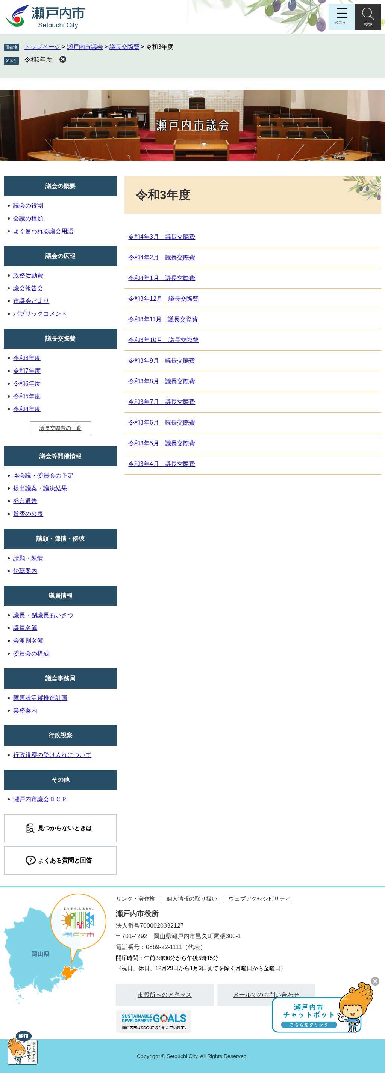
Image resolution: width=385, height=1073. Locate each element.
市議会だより (31, 301)
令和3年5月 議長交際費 (161, 443)
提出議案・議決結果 (40, 488)
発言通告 (25, 501)
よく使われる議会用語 (43, 231)
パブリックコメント (40, 313)
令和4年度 (27, 409)
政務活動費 (28, 275)
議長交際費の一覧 (60, 428)
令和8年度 (27, 358)
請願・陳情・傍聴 (60, 538)
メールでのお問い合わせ (266, 995)
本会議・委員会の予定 (43, 475)
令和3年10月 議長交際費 (163, 340)
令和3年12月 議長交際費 (163, 298)
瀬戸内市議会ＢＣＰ (40, 799)
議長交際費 (124, 47)
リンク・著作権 (135, 898)
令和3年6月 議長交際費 (161, 422)
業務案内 (25, 710)
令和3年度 (38, 59)
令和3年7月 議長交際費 (161, 402)
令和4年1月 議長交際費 (161, 278)
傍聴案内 (25, 571)
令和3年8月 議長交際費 (161, 381)
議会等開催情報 (60, 456)
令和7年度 (27, 371)
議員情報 (61, 595)
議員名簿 (25, 628)
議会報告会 (28, 288)
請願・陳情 (28, 558)
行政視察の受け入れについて (52, 755)
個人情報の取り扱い (192, 898)
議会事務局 (60, 678)
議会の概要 (60, 186)
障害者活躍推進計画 (40, 698)
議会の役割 (28, 205)
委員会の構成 (31, 653)
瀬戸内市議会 (85, 47)
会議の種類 (28, 218)
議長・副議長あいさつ (43, 615)
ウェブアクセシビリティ (260, 898)
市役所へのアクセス (165, 995)
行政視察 (61, 735)
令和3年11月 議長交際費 (163, 319)
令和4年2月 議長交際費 (161, 257)
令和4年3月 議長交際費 (161, 237)
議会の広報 (60, 256)
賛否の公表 (28, 514)
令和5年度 (27, 396)
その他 (61, 779)
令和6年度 (27, 383)
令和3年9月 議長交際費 (161, 360)
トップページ (42, 47)
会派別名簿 (28, 640)
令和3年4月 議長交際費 (161, 464)
